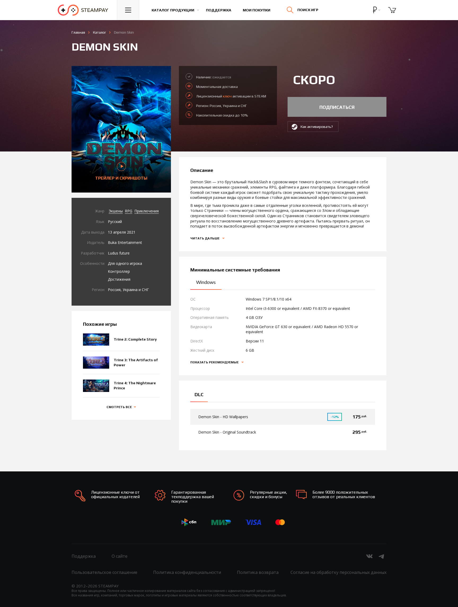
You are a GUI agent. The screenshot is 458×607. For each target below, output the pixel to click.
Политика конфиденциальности (187, 572)
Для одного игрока (125, 263)
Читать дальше (205, 238)
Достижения (119, 279)
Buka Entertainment (125, 242)
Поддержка (218, 10)
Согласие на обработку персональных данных (338, 572)
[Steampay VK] (369, 556)
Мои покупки (256, 10)
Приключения (146, 210)
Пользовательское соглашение (104, 572)
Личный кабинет (391, 14)
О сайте (119, 556)
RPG (128, 210)
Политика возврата (258, 572)
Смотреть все (119, 407)
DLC (199, 394)
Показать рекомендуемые (214, 362)
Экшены (116, 210)
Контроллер (119, 271)
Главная (78, 32)
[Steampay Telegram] (381, 556)
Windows (206, 282)
